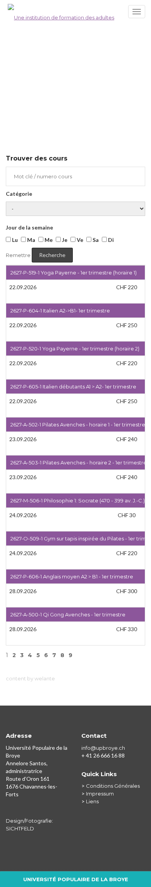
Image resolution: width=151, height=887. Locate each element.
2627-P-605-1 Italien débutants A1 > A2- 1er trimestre (73, 386)
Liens (92, 801)
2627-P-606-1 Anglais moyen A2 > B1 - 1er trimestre (71, 576)
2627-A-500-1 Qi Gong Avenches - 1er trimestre (67, 614)
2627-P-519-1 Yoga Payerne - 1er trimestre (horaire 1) (73, 272)
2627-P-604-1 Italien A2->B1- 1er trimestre (60, 310)
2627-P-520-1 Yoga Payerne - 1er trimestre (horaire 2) (74, 348)
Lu (14, 239)
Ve (79, 239)
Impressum (100, 793)
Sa (95, 239)
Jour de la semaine (29, 227)
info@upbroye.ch (103, 748)
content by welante (30, 678)
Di (110, 239)
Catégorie (19, 193)
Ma (30, 239)
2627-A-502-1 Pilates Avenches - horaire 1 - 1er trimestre (77, 424)
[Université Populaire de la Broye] (75, 13)
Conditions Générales (113, 786)
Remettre (18, 255)
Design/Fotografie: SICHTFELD (29, 825)
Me (48, 239)
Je (64, 239)
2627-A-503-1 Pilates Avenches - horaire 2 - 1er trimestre (78, 462)
